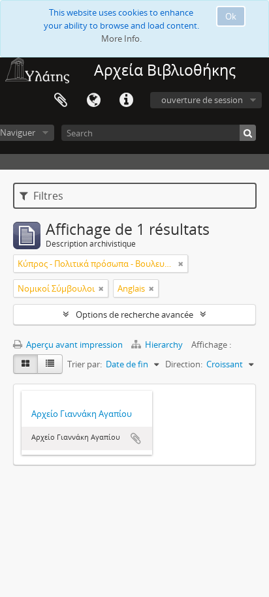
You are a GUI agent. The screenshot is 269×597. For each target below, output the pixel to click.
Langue (93, 100)
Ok (230, 16)
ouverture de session (202, 100)
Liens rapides (126, 100)
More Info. (121, 38)
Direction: (183, 364)
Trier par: (84, 364)
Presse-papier (60, 100)
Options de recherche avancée (134, 314)
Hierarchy (164, 344)
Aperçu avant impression (73, 344)
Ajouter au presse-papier (135, 438)
